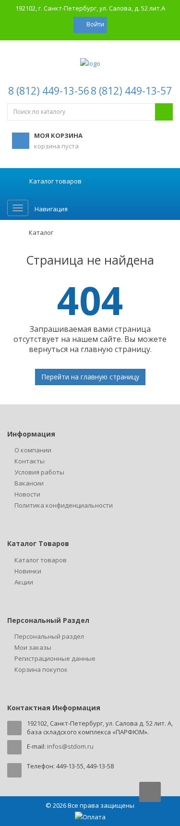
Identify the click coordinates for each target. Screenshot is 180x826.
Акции (23, 582)
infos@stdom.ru (70, 746)
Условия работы (39, 472)
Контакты (29, 461)
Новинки (27, 571)
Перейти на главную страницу (90, 376)
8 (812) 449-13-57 (131, 90)
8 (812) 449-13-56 (48, 90)
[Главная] (12, 232)
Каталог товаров (40, 560)
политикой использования (49, 787)
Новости (27, 494)
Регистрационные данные (55, 658)
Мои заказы (32, 647)
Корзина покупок (41, 669)
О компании (32, 450)
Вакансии (29, 483)
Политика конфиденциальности (63, 505)
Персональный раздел (49, 636)
